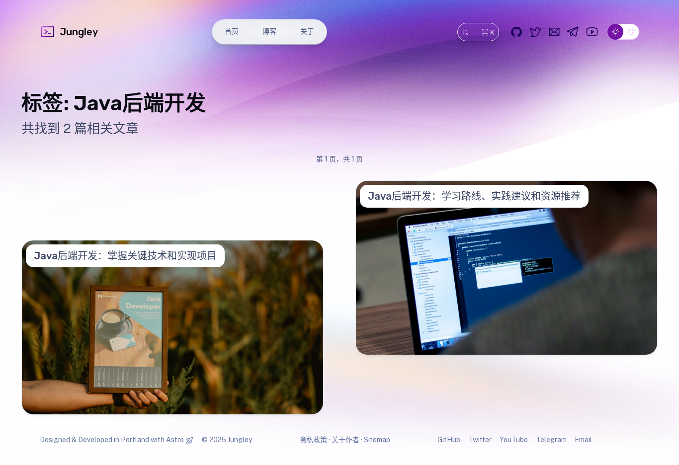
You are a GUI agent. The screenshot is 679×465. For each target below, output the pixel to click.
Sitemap (377, 440)
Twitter (480, 440)
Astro (175, 440)
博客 (269, 31)
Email (583, 440)
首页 (232, 31)
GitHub (448, 440)
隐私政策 (313, 440)
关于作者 (345, 440)
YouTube (514, 440)
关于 (307, 31)
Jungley (79, 32)
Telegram (551, 440)
